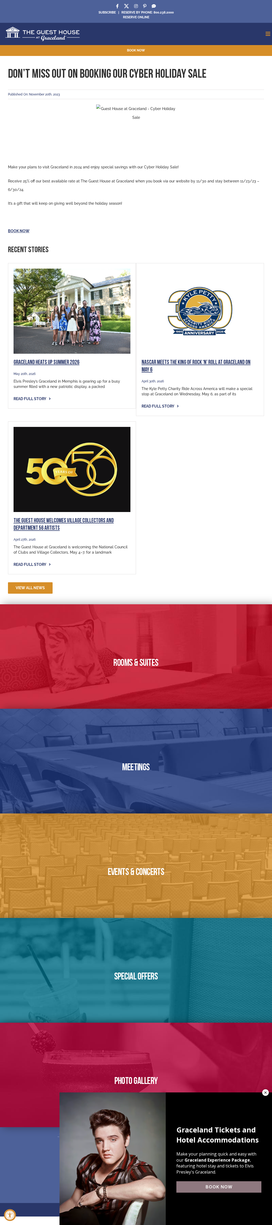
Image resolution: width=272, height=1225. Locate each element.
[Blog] (154, 6)
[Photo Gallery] (136, 1075)
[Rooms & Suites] (136, 656)
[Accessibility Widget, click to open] (10, 1215)
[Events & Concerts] (136, 865)
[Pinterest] (144, 6)
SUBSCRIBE (107, 12)
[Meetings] (136, 761)
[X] (126, 6)
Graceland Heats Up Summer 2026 (46, 363)
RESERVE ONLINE (136, 17)
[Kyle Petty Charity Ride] (200, 270)
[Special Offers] (136, 970)
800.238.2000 (164, 12)
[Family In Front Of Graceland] (72, 270)
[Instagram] (136, 6)
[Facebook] (117, 6)
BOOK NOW (18, 231)
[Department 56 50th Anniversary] (72, 429)
